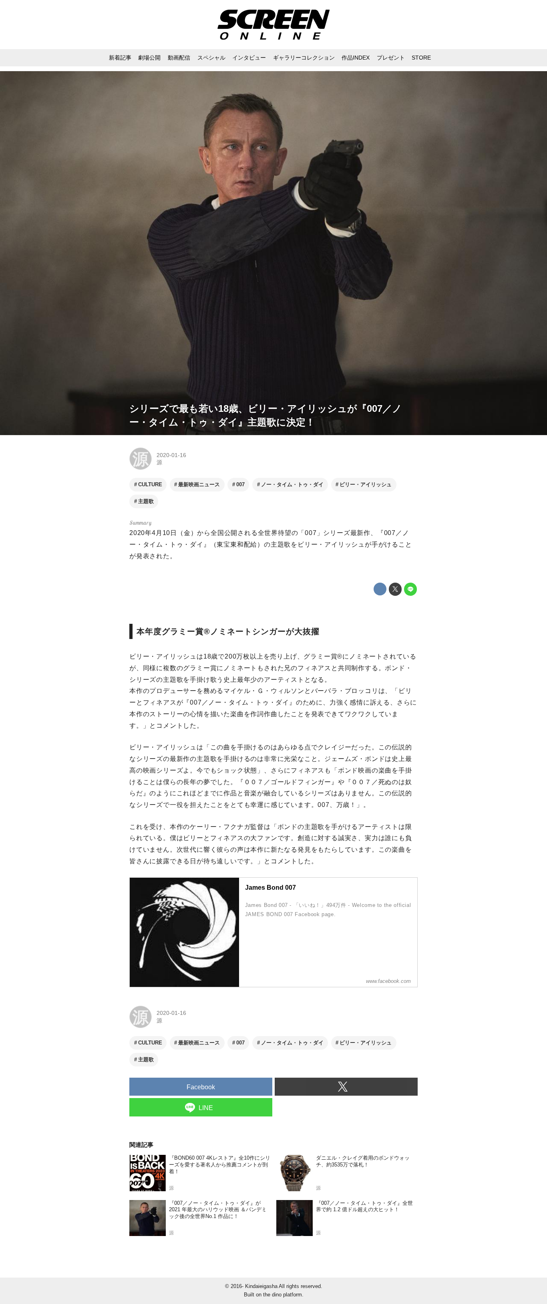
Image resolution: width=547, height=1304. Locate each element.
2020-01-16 (171, 455)
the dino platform (282, 1295)
